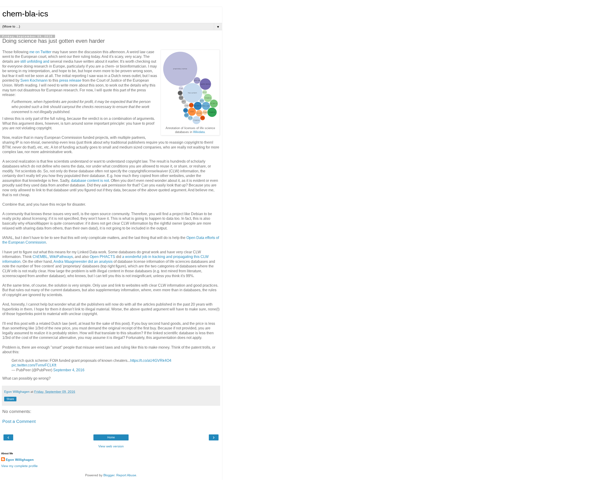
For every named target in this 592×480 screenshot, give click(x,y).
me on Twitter (40, 52)
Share (10, 399)
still (23, 61)
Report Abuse (126, 475)
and (46, 61)
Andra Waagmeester (70, 261)
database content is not (90, 181)
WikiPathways (61, 257)
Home (111, 437)
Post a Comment (19, 421)
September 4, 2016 (68, 370)
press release (70, 80)
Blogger (108, 475)
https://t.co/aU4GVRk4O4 (150, 360)
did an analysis (100, 261)
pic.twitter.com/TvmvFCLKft (34, 365)
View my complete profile (19, 466)
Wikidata (199, 132)
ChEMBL (40, 257)
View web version (111, 446)
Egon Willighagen (20, 459)
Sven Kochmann (34, 80)
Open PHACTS (102, 257)
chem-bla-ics (25, 13)
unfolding (34, 61)
